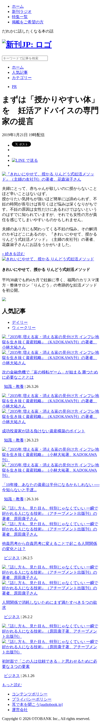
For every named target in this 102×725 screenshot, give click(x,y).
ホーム (18, 6)
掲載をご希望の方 (28, 22)
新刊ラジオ (22, 11)
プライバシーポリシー (31, 699)
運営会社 (20, 710)
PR (14, 86)
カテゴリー (22, 78)
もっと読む (12, 685)
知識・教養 (14, 386)
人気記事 (20, 72)
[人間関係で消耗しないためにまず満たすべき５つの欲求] (51, 577)
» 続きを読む (13, 254)
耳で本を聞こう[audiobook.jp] (37, 704)
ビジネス (12, 558)
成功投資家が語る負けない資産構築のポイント (43, 431)
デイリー (20, 322)
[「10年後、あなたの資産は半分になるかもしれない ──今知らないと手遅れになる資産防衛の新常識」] (51, 460)
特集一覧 (20, 17)
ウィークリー (24, 327)
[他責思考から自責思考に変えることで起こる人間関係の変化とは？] (51, 519)
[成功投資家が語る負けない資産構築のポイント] (51, 406)
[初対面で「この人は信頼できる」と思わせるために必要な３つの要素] (51, 636)
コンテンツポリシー (30, 694)
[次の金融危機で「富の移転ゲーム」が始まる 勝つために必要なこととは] (51, 347)
